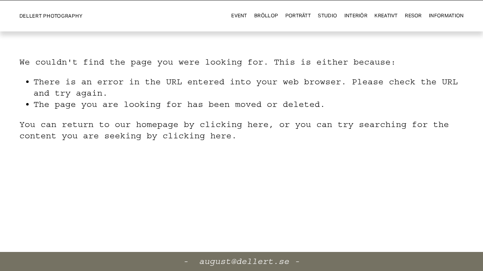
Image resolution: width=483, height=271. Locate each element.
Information (446, 15)
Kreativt (385, 15)
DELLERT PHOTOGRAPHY (51, 16)
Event (239, 15)
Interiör (355, 15)
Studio (327, 15)
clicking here (234, 124)
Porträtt (298, 15)
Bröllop (266, 15)
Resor (413, 15)
